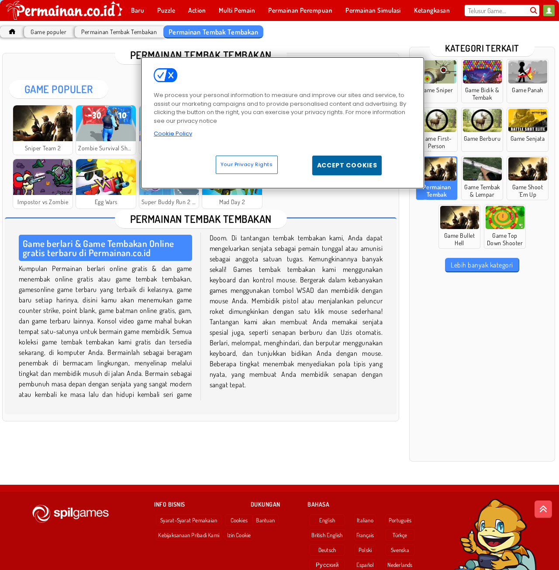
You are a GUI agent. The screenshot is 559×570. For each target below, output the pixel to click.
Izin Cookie (239, 535)
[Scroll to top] (543, 509)
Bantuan (265, 520)
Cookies (239, 520)
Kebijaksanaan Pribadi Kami (188, 535)
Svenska (400, 549)
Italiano (365, 520)
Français (365, 535)
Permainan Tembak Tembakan (119, 31)
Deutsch (327, 549)
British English (326, 535)
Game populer (48, 31)
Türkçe (400, 535)
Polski (365, 549)
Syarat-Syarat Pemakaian (188, 520)
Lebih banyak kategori (482, 265)
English (327, 520)
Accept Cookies (347, 165)
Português (400, 520)
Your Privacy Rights (247, 164)
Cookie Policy (173, 133)
